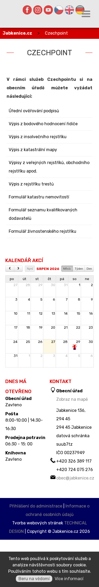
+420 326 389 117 (74, 461)
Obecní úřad (18, 399)
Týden (79, 268)
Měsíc (67, 268)
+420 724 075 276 (74, 469)
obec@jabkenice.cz (75, 478)
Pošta (11, 414)
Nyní (30, 268)
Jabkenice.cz (17, 33)
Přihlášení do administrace (36, 506)
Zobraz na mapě (72, 399)
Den (89, 268)
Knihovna (15, 453)
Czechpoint (56, 33)
